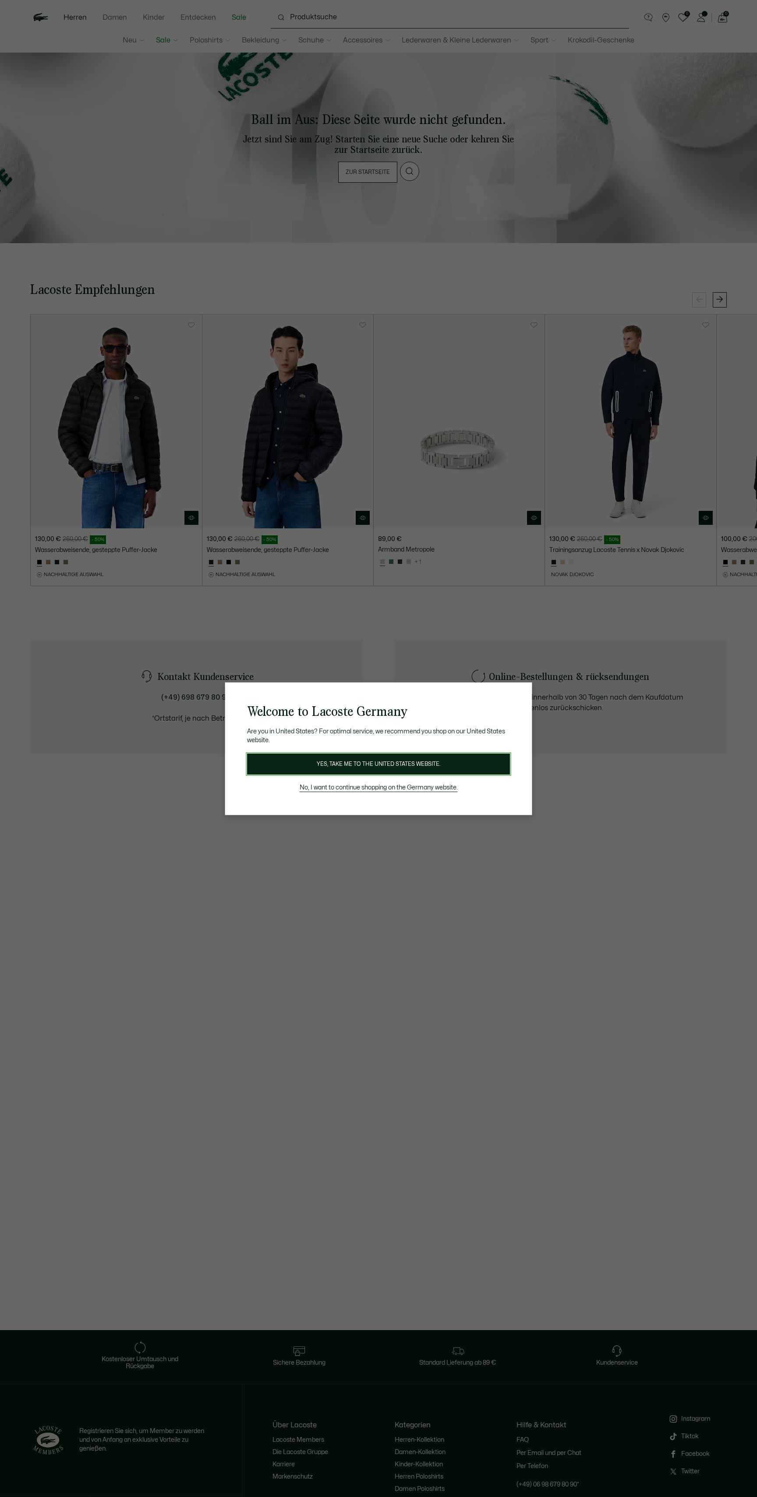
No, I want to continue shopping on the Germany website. (379, 787)
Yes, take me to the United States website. (378, 764)
